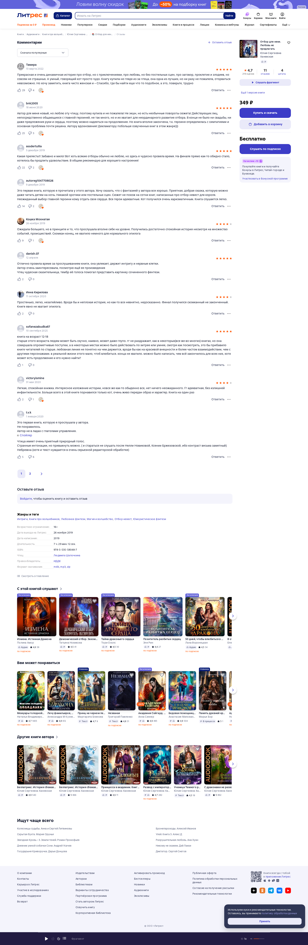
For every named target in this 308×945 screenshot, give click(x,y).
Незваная (114, 713)
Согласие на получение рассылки (213, 888)
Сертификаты (268, 24)
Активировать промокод (149, 873)
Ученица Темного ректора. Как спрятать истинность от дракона (187, 787)
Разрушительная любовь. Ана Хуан (177, 840)
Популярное (85, 24)
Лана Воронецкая (196, 642)
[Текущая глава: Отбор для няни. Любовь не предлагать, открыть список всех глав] (64, 938)
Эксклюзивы (159, 24)
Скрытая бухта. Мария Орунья (35, 834)
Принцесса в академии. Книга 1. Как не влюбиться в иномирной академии (120, 787)
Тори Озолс (108, 642)
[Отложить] (52, 600)
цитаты (282, 74)
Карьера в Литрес (28, 884)
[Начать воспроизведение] (46, 939)
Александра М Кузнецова (61, 716)
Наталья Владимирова (31, 716)
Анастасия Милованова (182, 716)
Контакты (23, 878)
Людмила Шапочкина (67, 555)
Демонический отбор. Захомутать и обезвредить (78, 639)
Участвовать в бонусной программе (265, 178)
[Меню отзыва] (229, 90)
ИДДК (57, 561)
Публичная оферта (204, 873)
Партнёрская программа (91, 895)
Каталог (65, 15)
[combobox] (149, 15)
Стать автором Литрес (90, 901)
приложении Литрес (278, 876)
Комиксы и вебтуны (227, 24)
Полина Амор (25, 642)
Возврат (22, 901)
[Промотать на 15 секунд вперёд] (59, 939)
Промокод (48, 24)
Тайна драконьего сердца (117, 639)
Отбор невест (123, 519)
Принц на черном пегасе (91, 713)
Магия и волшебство (100, 519)
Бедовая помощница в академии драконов (182, 713)
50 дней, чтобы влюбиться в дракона (205, 639)
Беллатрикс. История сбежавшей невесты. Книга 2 (78, 787)
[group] (124, 67)
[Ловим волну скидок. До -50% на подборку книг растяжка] (154, 4)
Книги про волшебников (44, 519)
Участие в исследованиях (33, 890)
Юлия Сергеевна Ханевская (34, 790)
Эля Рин (148, 642)
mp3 (63, 566)
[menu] (42, 52)
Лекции (204, 24)
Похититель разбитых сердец (162, 639)
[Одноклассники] (262, 890)
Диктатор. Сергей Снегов (171, 851)
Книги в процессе (183, 24)
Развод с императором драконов (157, 787)
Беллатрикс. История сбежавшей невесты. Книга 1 (36, 787)
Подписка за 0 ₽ (27, 24)
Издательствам (85, 873)
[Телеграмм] (271, 890)
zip (69, 566)
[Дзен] (254, 890)
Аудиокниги (138, 24)
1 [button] (21, 473)
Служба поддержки (29, 895)
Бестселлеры (142, 878)
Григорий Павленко (120, 716)
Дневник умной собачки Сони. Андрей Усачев (44, 845)
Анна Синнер (146, 716)
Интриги (22, 519)
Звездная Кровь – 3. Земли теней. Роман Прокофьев (48, 840)
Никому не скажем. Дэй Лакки (173, 845)
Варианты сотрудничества (92, 890)
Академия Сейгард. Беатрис (152, 713)
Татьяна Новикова (70, 642)
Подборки (119, 24)
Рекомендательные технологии (212, 893)
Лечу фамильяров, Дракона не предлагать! (61, 713)
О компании (24, 873)
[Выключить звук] (251, 938)
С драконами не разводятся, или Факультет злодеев (223, 787)
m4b (56, 566)
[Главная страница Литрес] (32, 15)
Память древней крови (212, 713)
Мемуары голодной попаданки (31, 713)
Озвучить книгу (85, 907)
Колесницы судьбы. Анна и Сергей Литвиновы (44, 828)
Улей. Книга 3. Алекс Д (169, 834)
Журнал (249, 24)
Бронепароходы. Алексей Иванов (176, 828)
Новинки (66, 24)
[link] (119, 65)
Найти (229, 15)
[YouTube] (288, 890)
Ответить (217, 90)
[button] (217, 70)
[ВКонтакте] (279, 890)
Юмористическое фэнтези (149, 519)
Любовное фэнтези (73, 519)
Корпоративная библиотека (93, 913)
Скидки (102, 24)
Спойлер (26, 435)
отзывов (265, 74)
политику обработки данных (279, 913)
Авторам (81, 878)
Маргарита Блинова (90, 716)
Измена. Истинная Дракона (34, 639)
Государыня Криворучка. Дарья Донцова (42, 851)
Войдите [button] (26, 499)
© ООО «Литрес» (154, 926)
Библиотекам (84, 884)
